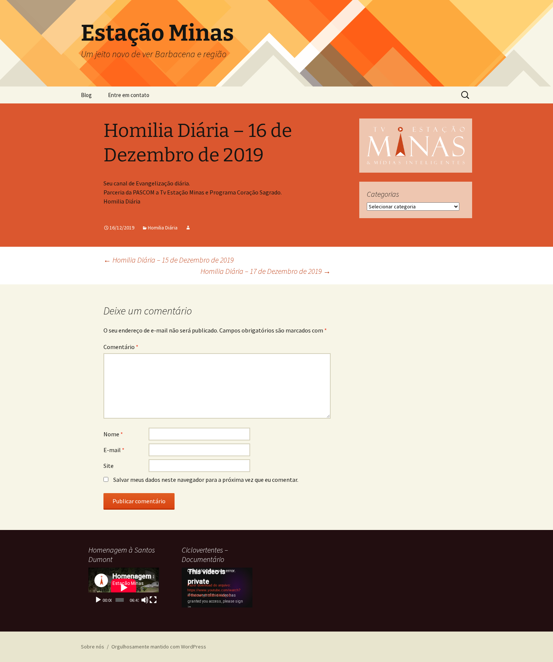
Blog (86, 95)
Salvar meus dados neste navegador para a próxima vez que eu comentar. (205, 479)
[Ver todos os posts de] (188, 227)
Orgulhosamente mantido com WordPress (158, 646)
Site (108, 465)
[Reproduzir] (98, 600)
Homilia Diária (163, 227)
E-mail (114, 450)
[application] (123, 587)
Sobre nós (92, 646)
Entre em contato (128, 95)
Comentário (120, 347)
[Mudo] (145, 600)
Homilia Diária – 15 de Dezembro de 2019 (168, 259)
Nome (113, 434)
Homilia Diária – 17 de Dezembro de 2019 (266, 271)
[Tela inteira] (153, 600)
